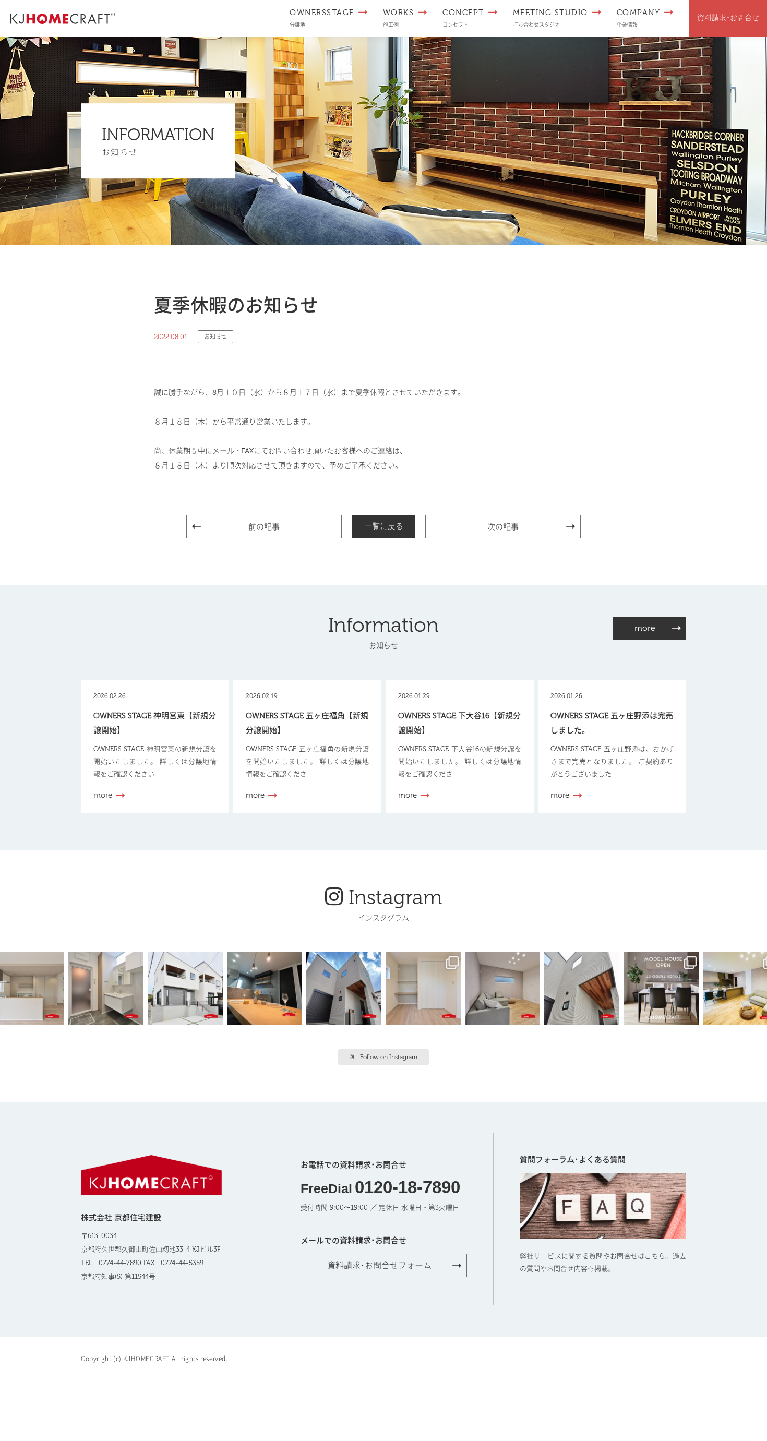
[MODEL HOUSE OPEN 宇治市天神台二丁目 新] (266, 987)
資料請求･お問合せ (728, 18)
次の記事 (503, 527)
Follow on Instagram (388, 1057)
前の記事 (264, 527)
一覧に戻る (383, 526)
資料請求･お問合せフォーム (379, 1265)
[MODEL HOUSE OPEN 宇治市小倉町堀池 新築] (425, 987)
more (644, 628)
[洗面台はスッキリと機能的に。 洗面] (108, 987)
